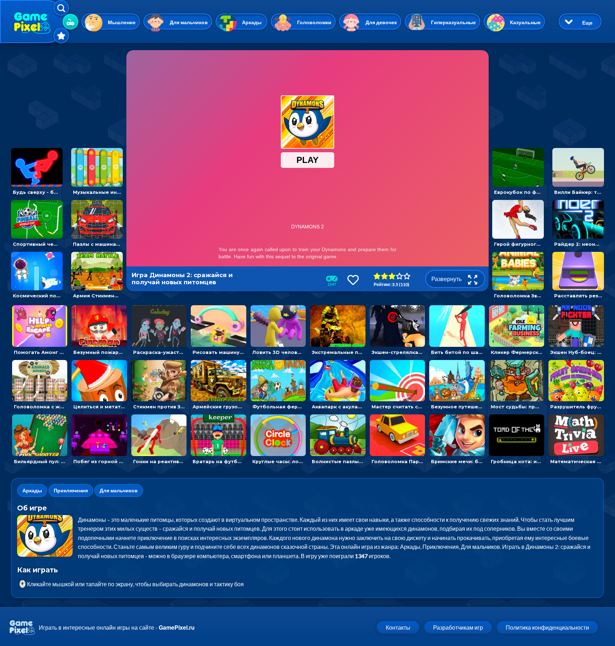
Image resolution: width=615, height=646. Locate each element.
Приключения (71, 490)
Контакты (398, 627)
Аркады (252, 22)
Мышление (122, 22)
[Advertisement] (67, 94)
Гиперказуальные (453, 22)
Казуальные (525, 22)
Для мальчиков (189, 22)
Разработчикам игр (458, 627)
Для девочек (381, 22)
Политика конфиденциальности (547, 627)
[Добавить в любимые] (353, 280)
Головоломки (314, 22)
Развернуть (447, 278)
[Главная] (34, 21)
